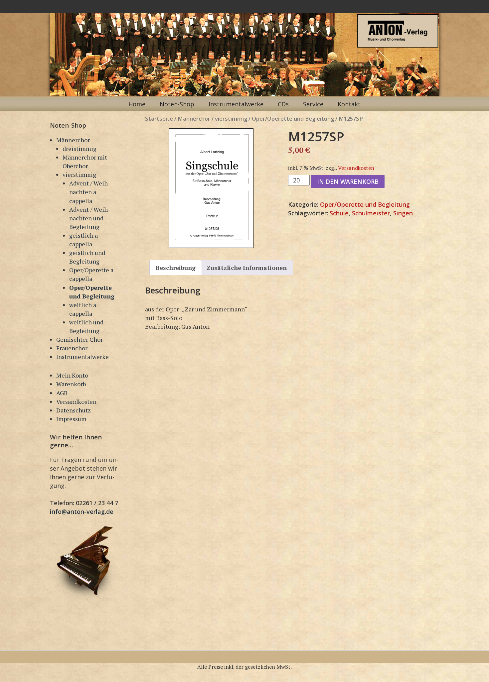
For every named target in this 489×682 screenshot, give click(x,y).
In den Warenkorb (348, 181)
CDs (283, 104)
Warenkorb (71, 384)
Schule (339, 213)
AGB (62, 393)
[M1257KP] (211, 188)
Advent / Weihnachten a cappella (89, 191)
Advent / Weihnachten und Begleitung (89, 218)
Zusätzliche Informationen (247, 268)
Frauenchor (71, 348)
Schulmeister (371, 213)
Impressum (71, 419)
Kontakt (349, 104)
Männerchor (73, 140)
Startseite (159, 118)
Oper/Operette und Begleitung (293, 118)
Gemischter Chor (79, 339)
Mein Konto (72, 375)
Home (136, 104)
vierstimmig (79, 174)
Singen (403, 213)
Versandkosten (76, 401)
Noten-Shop (177, 104)
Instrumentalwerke (236, 104)
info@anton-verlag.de (81, 511)
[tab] (175, 267)
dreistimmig (79, 149)
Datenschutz (73, 410)
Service (313, 104)
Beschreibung (176, 268)
